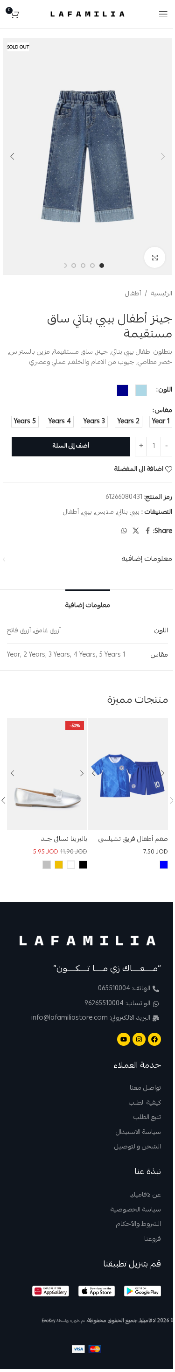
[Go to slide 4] (73, 265)
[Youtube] (123, 1039)
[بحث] (28, 14)
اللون (165, 390)
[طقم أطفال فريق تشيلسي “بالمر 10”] (128, 774)
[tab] (87, 603)
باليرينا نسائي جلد (64, 839)
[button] (163, 156)
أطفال (133, 294)
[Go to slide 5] (64, 265)
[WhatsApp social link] (124, 531)
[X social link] (136, 531)
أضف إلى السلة (71, 446)
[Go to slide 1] (101, 265)
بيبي (87, 512)
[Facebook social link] (147, 531)
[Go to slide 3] (83, 265)
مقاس (163, 411)
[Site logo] (87, 14)
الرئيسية (161, 294)
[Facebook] (154, 1039)
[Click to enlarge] (154, 257)
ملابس (104, 512)
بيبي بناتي (128, 512)
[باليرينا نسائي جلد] (47, 774)
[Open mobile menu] (163, 14)
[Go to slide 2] (92, 265)
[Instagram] (139, 1039)
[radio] (141, 390)
